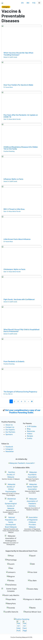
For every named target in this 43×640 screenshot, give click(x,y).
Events (29, 438)
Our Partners (10, 432)
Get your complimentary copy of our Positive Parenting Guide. (22, 411)
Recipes (30, 436)
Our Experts (10, 430)
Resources (31, 431)
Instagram (9, 449)
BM (28, 3)
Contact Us (10, 427)
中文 (34, 3)
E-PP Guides (31, 426)
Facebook (9, 447)
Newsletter (10, 451)
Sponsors (9, 434)
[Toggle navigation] (39, 2)
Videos (29, 434)
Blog (28, 429)
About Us (9, 425)
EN (22, 3)
